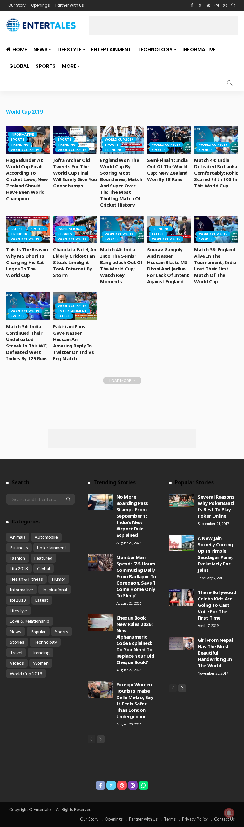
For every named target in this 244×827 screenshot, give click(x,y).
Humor (58, 579)
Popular (38, 631)
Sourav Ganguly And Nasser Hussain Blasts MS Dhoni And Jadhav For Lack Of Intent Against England (168, 265)
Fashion (17, 558)
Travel (16, 652)
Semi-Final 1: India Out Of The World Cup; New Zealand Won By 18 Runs (167, 169)
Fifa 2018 (19, 568)
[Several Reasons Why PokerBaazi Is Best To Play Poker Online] (181, 500)
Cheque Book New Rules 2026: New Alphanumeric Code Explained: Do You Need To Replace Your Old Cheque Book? (135, 639)
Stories (65, 234)
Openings (40, 5)
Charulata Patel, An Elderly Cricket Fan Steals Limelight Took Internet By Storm (74, 262)
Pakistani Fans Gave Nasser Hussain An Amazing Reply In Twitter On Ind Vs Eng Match (73, 342)
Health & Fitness (26, 579)
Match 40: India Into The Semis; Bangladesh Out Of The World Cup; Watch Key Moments (121, 265)
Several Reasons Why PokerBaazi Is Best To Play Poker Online (216, 506)
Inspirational (70, 229)
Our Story (17, 5)
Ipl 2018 (18, 600)
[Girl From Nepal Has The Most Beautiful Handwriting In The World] (181, 643)
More (69, 66)
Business (19, 547)
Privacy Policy (195, 819)
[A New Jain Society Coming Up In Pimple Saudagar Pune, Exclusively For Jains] (181, 543)
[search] (233, 5)
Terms (170, 819)
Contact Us (224, 819)
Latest (17, 229)
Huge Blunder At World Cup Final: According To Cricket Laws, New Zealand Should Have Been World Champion (27, 179)
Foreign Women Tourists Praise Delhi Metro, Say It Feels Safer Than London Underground (134, 700)
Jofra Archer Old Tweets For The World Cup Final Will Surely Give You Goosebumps (75, 173)
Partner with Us (143, 819)
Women (41, 663)
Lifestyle (69, 49)
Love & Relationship (29, 621)
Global (19, 66)
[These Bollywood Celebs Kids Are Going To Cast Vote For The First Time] (181, 597)
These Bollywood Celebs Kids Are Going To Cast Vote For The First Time (217, 605)
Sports (46, 66)
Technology (155, 49)
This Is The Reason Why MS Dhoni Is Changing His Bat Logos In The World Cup (27, 262)
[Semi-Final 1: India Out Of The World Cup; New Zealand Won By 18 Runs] (169, 140)
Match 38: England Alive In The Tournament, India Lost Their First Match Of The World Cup (215, 265)
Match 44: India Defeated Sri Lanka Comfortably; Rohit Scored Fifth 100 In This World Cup (216, 173)
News (40, 49)
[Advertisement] (163, 25)
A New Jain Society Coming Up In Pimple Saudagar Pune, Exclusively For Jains (215, 554)
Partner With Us (69, 5)
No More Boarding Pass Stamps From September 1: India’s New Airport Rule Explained (132, 516)
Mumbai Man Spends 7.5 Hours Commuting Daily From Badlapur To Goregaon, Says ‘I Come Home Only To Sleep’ (136, 576)
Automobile (46, 537)
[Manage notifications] (229, 813)
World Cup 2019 (25, 149)
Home (19, 49)
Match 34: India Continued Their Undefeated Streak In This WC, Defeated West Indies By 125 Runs (27, 342)
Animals (17, 537)
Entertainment (111, 49)
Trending (20, 144)
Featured (43, 558)
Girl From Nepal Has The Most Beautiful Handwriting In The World (215, 653)
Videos (17, 663)
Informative (199, 49)
